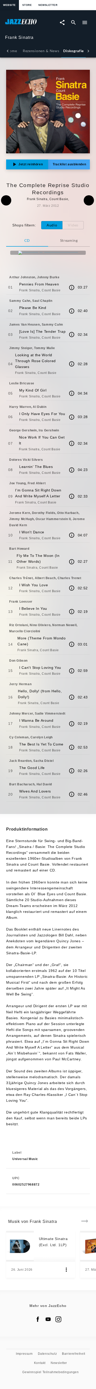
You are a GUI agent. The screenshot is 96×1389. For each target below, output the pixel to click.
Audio (52, 225)
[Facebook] (38, 1319)
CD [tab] (27, 240)
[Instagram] (58, 1319)
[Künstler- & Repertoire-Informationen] (72, 287)
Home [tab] (12, 51)
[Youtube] (48, 1319)
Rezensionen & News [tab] (41, 51)
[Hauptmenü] (85, 22)
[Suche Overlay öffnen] (73, 22)
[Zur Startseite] (26, 24)
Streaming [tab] (69, 240)
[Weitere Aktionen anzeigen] (66, 1270)
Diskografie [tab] (73, 51)
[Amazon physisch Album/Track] (48, 253)
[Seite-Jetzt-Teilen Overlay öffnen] (62, 22)
